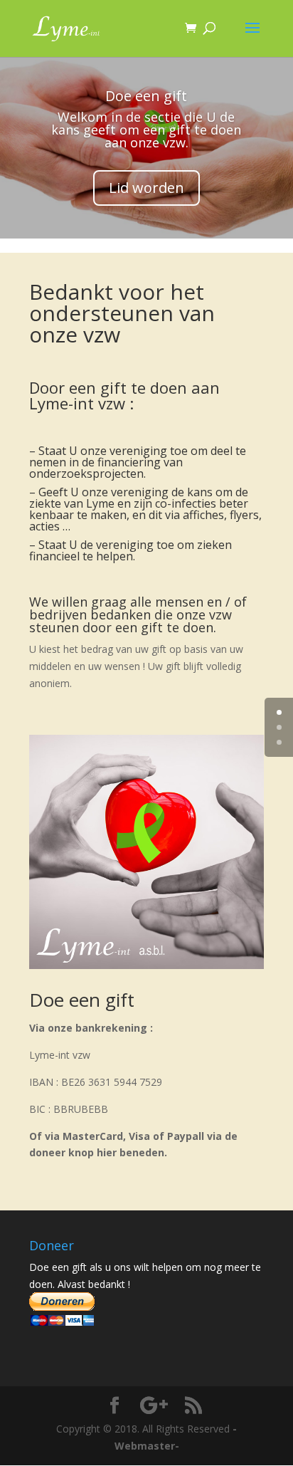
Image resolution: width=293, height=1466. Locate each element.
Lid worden (146, 187)
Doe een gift (146, 95)
